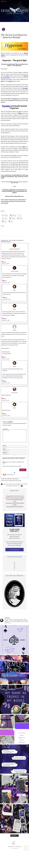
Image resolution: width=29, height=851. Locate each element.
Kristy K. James (14, 271)
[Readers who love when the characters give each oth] (14, 669)
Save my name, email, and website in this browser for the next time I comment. (14, 458)
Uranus (10, 81)
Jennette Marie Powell (14, 249)
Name (4, 445)
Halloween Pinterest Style (13, 485)
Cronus (7, 76)
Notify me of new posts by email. (12, 466)
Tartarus (20, 113)
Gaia (2, 81)
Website (5, 452)
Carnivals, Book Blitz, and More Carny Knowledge (15, 484)
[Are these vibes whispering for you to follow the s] (14, 788)
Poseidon (6, 106)
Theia (23, 146)
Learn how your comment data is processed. (11, 480)
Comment (5, 429)
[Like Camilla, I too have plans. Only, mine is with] (14, 759)
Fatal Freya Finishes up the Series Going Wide (14, 497)
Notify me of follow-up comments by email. (13, 462)
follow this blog (4, 201)
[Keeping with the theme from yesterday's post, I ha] (14, 639)
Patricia (14, 330)
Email (4, 448)
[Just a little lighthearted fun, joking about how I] (14, 729)
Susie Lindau (14, 392)
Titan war (15, 98)
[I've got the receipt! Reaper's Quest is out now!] (14, 818)
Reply (4, 262)
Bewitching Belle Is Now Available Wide (15, 506)
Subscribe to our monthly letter (17, 199)
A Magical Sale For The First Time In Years (15, 496)
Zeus (19, 111)
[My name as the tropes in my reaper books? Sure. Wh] (14, 699)
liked (7, 199)
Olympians (25, 88)
